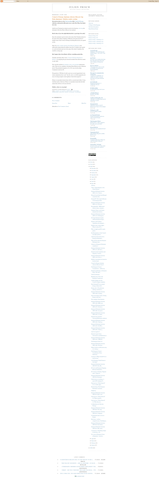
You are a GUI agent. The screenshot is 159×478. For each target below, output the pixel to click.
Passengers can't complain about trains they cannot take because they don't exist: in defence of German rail (97, 61)
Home (69, 103)
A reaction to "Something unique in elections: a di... (98, 431)
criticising (81, 28)
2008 (91, 448)
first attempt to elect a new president (71, 64)
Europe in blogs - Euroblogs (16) (96, 41)
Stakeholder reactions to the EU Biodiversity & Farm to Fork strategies (98, 106)
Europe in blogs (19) (93, 35)
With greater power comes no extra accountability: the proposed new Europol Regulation (97, 68)
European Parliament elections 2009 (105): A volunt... (98, 313)
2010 (91, 164)
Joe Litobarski (93, 82)
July (92, 179)
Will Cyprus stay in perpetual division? (98, 128)
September (93, 175)
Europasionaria (94, 104)
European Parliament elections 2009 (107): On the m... (98, 306)
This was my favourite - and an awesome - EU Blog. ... (79, 463)
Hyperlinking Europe (93, 28)
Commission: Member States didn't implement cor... (79, 466)
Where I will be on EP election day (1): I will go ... (99, 348)
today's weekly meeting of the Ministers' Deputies (68, 45)
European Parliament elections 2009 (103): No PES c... (98, 325)
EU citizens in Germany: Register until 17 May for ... (98, 372)
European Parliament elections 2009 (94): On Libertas (98, 423)
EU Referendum (94, 88)
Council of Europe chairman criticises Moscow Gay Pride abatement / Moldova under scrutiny (67, 18)
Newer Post (54, 103)
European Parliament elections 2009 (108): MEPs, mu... (98, 302)
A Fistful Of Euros (94, 93)
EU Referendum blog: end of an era (97, 89)
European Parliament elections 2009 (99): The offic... (98, 364)
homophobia (55, 92)
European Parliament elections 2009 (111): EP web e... (98, 248)
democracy (69, 90)
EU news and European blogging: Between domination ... (98, 368)
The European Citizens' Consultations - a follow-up (98, 267)
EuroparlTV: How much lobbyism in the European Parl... (98, 199)
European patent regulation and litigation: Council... (98, 252)
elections (76, 90)
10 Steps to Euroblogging (94, 25)
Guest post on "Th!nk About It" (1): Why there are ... (98, 401)
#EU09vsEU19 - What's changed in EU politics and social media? (97, 123)
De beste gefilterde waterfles (95, 111)
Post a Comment (55, 100)
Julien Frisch (79, 7)
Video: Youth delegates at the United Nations (98, 188)
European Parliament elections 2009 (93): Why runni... (98, 427)
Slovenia (71, 92)
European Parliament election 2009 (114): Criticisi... (98, 192)
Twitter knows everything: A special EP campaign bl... (97, 380)
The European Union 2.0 (96, 341)
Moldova (61, 92)
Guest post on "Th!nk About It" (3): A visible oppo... (98, 383)
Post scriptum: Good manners (97, 299)
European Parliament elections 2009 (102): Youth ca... (98, 328)
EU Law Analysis (94, 65)
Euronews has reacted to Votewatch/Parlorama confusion (99, 317)
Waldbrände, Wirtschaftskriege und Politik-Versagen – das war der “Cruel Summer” (97, 53)
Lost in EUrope (93, 50)
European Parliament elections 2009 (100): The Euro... (98, 344)
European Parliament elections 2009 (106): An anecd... (98, 309)
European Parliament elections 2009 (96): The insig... (98, 408)
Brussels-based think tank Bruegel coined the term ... (99, 195)
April (92, 438)
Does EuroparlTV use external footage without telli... (98, 285)
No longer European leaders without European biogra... (97, 218)
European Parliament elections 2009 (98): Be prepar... (98, 376)
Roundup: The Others (94, 94)
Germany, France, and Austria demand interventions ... (97, 211)
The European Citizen (95, 121)
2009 (91, 166)
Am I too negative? (95, 331)
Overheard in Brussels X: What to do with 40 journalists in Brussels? (97, 140)
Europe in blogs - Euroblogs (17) (96, 39)
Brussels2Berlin (94, 127)
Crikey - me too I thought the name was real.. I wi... (79, 470)
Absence (93, 185)
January (93, 445)
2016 (91, 162)
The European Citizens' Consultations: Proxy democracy (96, 352)
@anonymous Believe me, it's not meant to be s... (76, 459)
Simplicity (93, 390)
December (93, 168)
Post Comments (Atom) (63, 106)
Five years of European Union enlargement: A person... (98, 435)
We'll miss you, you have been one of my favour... (76, 473)
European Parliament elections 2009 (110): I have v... (98, 256)
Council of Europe (79, 21)
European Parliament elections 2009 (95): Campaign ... (98, 412)
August (93, 177)
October (93, 172)
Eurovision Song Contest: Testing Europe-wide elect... (98, 296)
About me (91, 23)
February (93, 443)
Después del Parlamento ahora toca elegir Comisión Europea (97, 117)
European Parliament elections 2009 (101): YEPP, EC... (98, 338)
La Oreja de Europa (95, 115)
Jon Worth (92, 58)
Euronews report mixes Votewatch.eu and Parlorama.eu (98, 334)
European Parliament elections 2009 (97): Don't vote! (98, 393)
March (92, 441)
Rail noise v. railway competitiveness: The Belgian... (99, 420)
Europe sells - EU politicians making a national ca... (97, 288)
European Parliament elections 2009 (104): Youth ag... (98, 321)
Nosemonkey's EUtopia (95, 144)
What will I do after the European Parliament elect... (98, 241)
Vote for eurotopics (95, 274)
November (93, 170)
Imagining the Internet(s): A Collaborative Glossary (95, 84)
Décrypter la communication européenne (97, 73)
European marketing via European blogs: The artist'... (99, 271)
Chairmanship (68, 21)
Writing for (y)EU (94, 110)
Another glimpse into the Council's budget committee (98, 281)
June (92, 181)
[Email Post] (71, 89)
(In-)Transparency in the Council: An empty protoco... (98, 233)
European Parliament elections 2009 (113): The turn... (98, 203)
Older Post (83, 103)
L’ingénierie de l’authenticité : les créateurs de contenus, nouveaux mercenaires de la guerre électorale (97, 77)
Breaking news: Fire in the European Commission (97, 277)
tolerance (78, 92)
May (92, 183)
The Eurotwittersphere (94, 27)
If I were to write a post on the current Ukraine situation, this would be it (97, 146)
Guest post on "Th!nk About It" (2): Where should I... (98, 397)
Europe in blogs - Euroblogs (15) (96, 43)
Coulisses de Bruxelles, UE (96, 97)
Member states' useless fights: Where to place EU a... (97, 226)
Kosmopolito (93, 138)
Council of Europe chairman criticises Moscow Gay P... (97, 264)
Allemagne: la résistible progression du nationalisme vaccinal (98, 99)
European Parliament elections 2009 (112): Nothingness (98, 214)
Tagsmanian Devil (94, 132)
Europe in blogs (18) (93, 37)
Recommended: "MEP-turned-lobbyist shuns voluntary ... (98, 207)
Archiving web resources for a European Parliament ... (97, 237)
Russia (66, 92)
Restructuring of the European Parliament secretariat (98, 387)
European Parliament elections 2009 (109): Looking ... (98, 292)
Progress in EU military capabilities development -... (98, 222)
